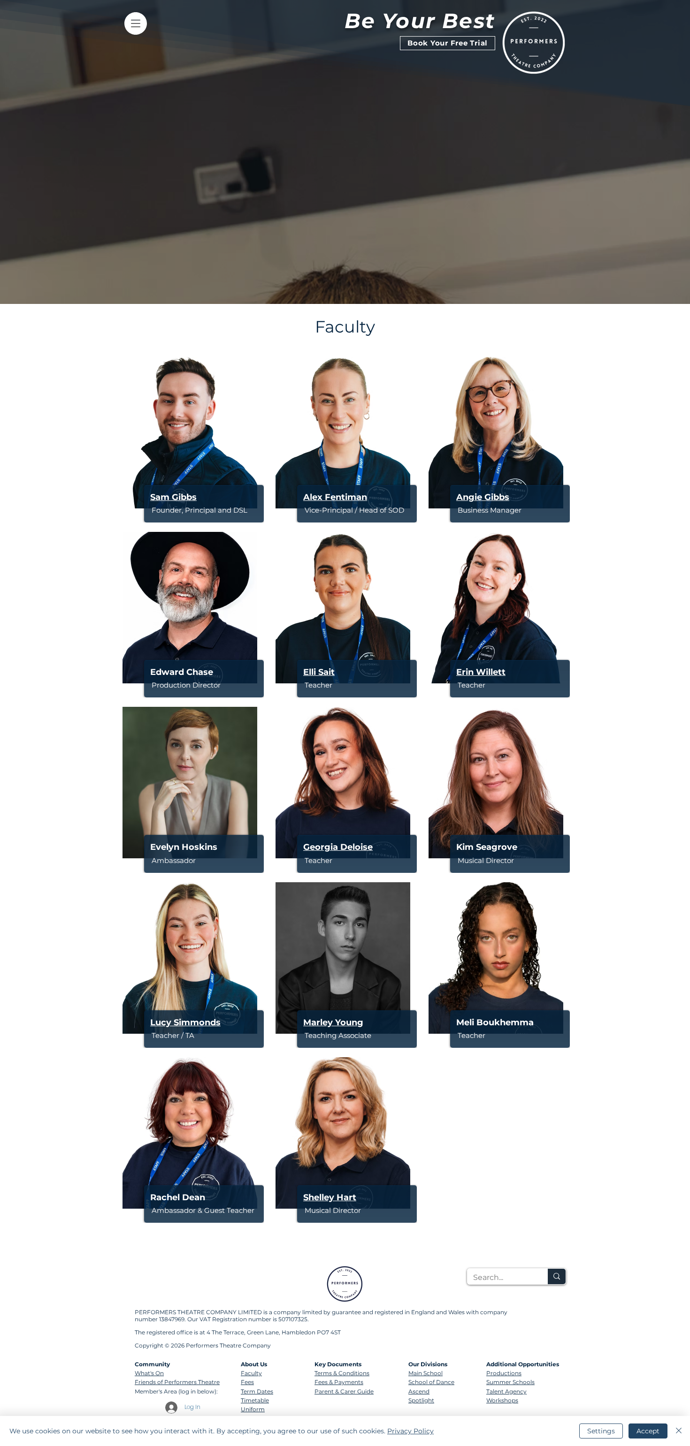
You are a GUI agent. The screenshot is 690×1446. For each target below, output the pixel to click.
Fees (247, 1381)
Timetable (255, 1400)
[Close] (678, 1430)
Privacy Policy (410, 1431)
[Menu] (135, 23)
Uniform (253, 1409)
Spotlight (421, 1400)
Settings (601, 1431)
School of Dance (431, 1381)
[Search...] (556, 1276)
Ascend (418, 1391)
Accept (647, 1431)
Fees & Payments (338, 1381)
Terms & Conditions (341, 1373)
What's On (149, 1373)
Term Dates (257, 1391)
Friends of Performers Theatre (177, 1381)
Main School (425, 1373)
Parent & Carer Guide (344, 1391)
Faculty (251, 1373)
